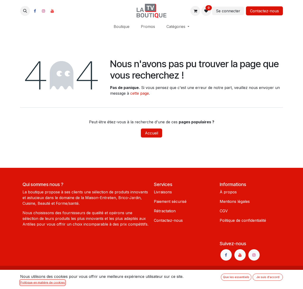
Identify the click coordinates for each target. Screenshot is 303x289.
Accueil (151, 133)
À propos (228, 192)
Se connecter (228, 11)
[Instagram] (43, 11)
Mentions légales (235, 201)
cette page (139, 93)
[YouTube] (52, 11)
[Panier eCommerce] (195, 11)
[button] (25, 11)
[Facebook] (35, 11)
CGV (224, 211)
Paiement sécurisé (170, 201)
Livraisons (163, 192)
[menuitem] (121, 26)
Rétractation (165, 211)
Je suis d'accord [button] (267, 277)
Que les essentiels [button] (236, 277)
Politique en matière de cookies (42, 282)
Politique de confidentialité (243, 220)
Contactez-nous (264, 11)
